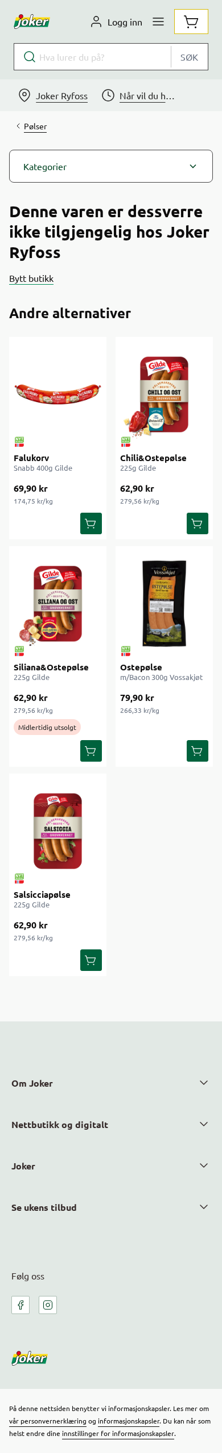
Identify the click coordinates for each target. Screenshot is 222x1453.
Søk (189, 56)
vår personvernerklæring (48, 1420)
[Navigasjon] (158, 21)
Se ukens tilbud (44, 1207)
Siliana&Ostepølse (51, 667)
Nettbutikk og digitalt (59, 1124)
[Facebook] (20, 1305)
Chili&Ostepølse (153, 457)
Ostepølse (141, 667)
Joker (23, 1166)
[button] (111, 166)
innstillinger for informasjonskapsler (118, 1433)
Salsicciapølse (42, 894)
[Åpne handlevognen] (191, 21)
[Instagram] (48, 1305)
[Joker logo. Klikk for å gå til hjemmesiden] (32, 21)
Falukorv (31, 457)
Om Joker (32, 1083)
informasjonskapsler (128, 1420)
